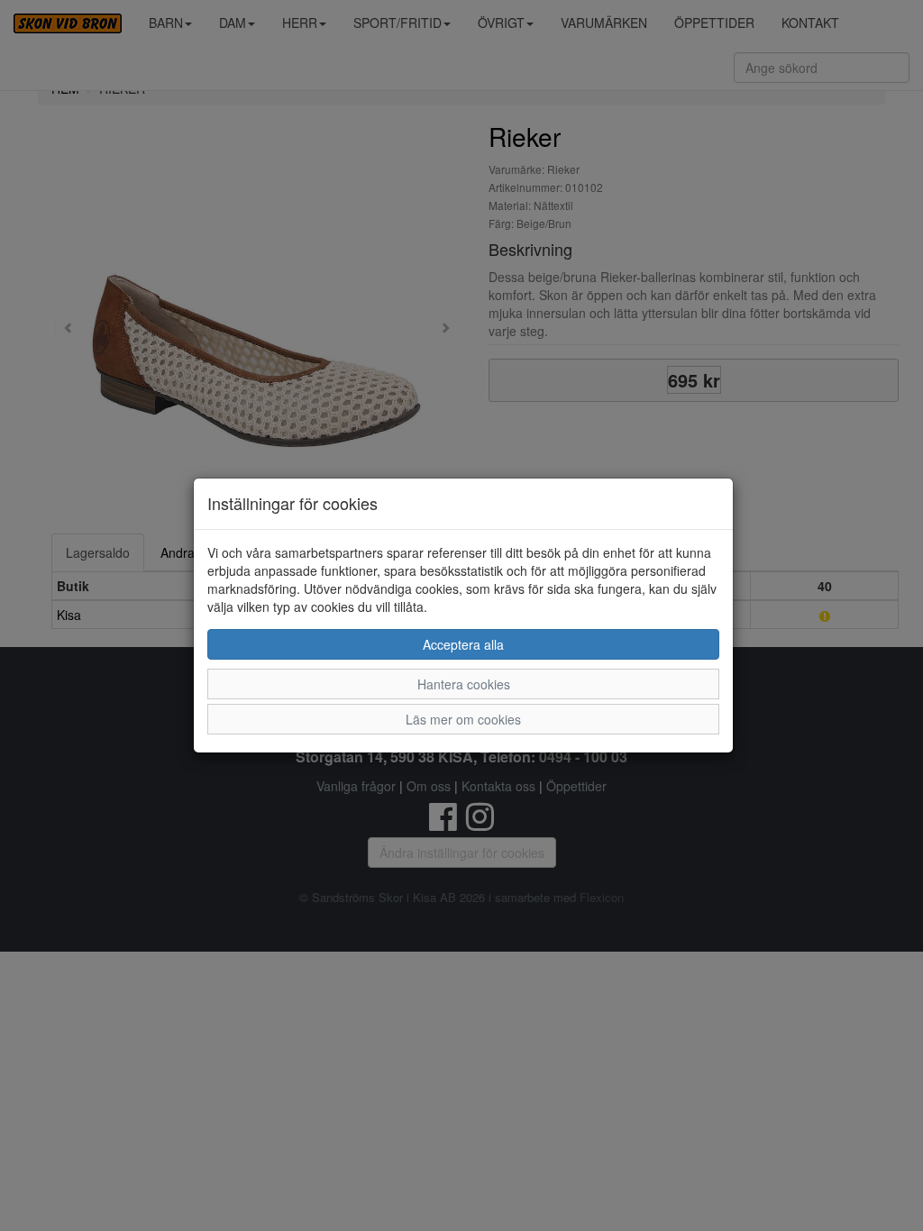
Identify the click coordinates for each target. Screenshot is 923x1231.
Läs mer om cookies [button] (463, 719)
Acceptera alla (463, 644)
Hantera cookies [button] (463, 684)
